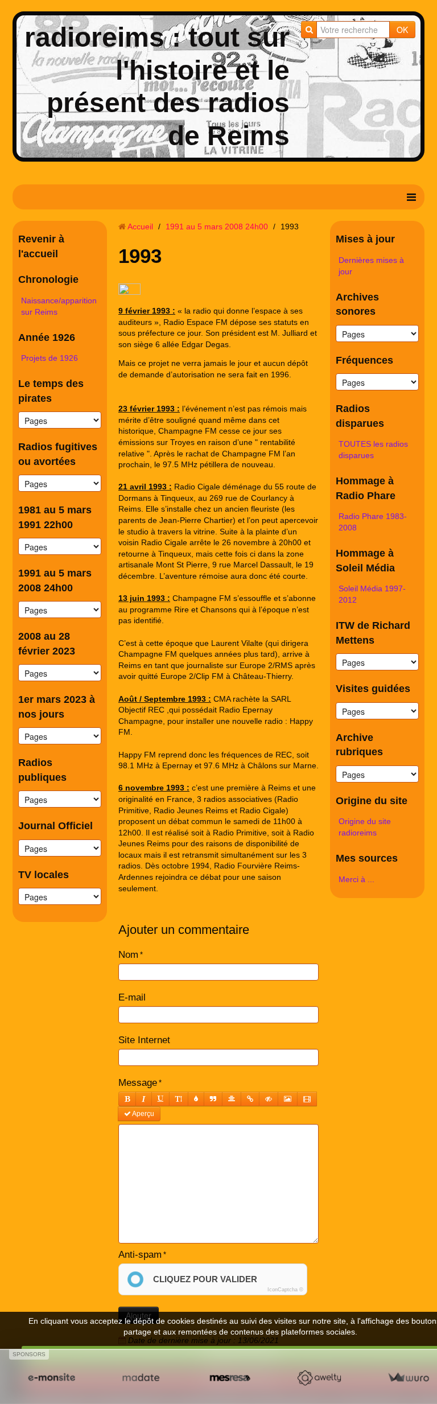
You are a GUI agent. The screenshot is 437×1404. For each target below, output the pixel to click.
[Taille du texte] (178, 1099)
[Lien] (250, 1099)
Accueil (140, 226)
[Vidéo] (307, 1099)
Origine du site (371, 800)
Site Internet (144, 1040)
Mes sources (367, 858)
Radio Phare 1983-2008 (373, 522)
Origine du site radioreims (365, 827)
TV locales (43, 874)
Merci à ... (356, 879)
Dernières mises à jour (371, 266)
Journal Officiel (55, 825)
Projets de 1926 (49, 358)
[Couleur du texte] (196, 1099)
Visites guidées (373, 688)
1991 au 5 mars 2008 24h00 (217, 226)
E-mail (132, 997)
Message (137, 1082)
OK (402, 29)
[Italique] (143, 1099)
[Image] (288, 1099)
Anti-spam (140, 1254)
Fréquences (364, 360)
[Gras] (127, 1099)
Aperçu (142, 1114)
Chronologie (48, 279)
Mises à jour (365, 239)
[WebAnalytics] (129, 289)
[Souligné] (160, 1099)
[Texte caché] (268, 1099)
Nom (128, 954)
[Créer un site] (51, 1378)
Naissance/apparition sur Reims (59, 306)
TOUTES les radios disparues (373, 449)
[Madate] (141, 1378)
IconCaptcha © (285, 1289)
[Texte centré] (231, 1099)
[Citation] (213, 1099)
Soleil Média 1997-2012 (372, 594)
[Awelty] (319, 1378)
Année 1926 (46, 337)
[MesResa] (230, 1378)
